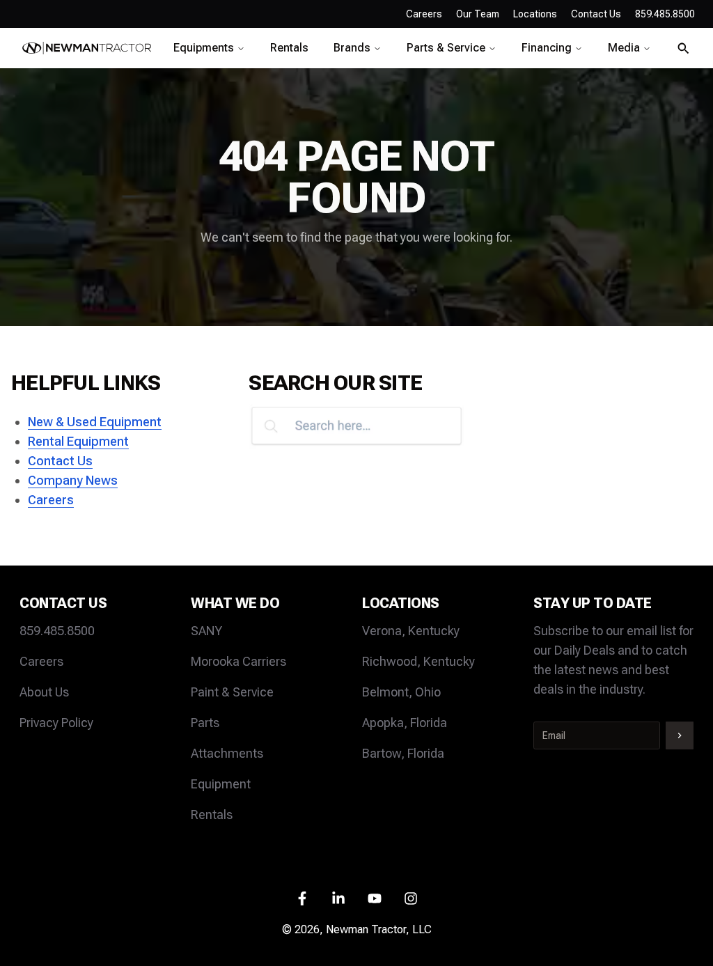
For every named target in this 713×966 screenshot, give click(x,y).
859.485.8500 (57, 630)
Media (624, 47)
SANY (206, 630)
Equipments (203, 47)
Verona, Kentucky (411, 630)
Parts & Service (446, 47)
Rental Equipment (78, 441)
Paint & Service (232, 692)
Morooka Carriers (238, 661)
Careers (424, 14)
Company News (73, 480)
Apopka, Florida (404, 722)
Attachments (227, 753)
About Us (44, 692)
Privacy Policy (56, 722)
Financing (547, 47)
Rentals (289, 47)
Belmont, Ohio (401, 692)
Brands (352, 47)
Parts (205, 722)
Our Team (477, 14)
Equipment (221, 784)
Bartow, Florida (403, 753)
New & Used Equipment (95, 421)
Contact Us (60, 460)
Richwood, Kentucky (418, 661)
